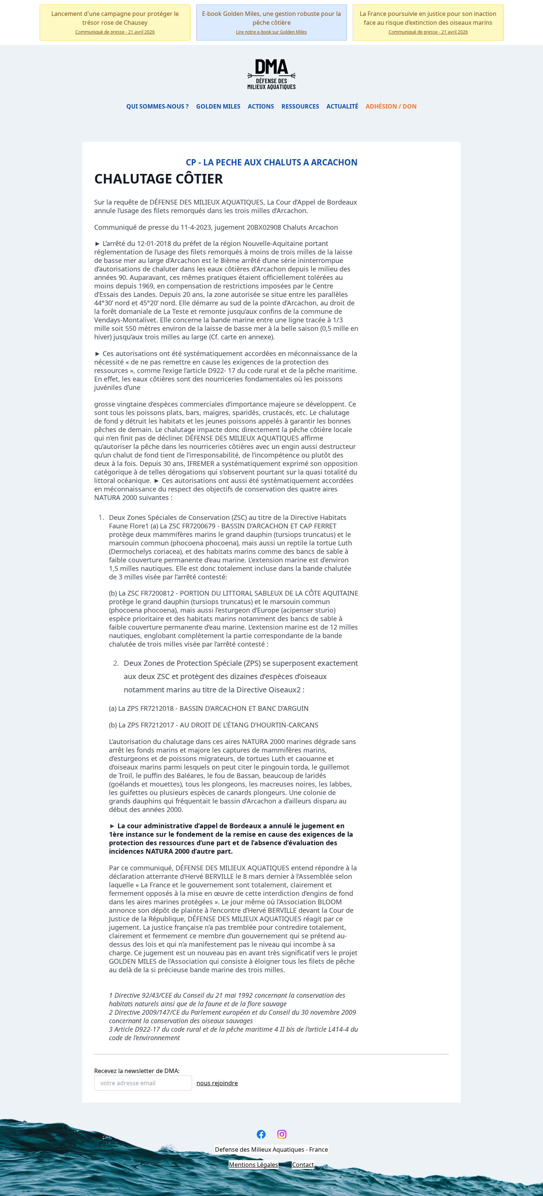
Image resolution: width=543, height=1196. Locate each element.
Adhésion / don (391, 106)
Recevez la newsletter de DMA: (137, 1071)
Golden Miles (218, 106)
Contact (303, 1165)
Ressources (300, 106)
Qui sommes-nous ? (157, 106)
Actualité (342, 106)
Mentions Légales (253, 1165)
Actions (261, 106)
